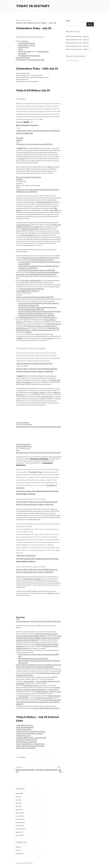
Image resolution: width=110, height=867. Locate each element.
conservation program (23, 225)
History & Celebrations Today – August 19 (77, 43)
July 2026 (18, 796)
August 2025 (19, 832)
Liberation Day (32, 60)
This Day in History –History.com (26, 742)
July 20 (50, 593)
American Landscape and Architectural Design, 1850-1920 (35, 297)
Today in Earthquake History (25, 727)
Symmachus (22, 53)
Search (68, 20)
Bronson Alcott (56, 691)
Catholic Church (29, 43)
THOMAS (19, 338)
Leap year (18, 850)
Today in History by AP (23, 735)
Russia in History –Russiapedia (25, 748)
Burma (27, 58)
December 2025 (20, 819)
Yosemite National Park (44, 202)
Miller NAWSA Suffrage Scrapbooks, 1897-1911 (33, 658)
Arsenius (21, 43)
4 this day (22, 757)
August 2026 (19, 793)
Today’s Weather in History (24, 725)
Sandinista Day (21, 60)
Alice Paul (52, 689)
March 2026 (19, 809)
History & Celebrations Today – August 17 (77, 49)
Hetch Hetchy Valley (27, 235)
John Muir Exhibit (35, 280)
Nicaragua (41, 60)
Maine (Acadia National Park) (42, 330)
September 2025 (20, 829)
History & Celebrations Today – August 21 (77, 36)
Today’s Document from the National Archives (30, 731)
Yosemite (21, 158)
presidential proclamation (30, 229)
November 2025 (20, 822)
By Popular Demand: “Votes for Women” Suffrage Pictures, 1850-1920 (38, 427)
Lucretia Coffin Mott (22, 422)
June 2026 (18, 800)
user (29, 20)
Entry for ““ (22, 122)
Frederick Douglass (42, 691)
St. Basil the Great (43, 51)
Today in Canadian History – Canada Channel (30, 744)
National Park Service (50, 318)
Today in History (33, 6)
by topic (50, 338)
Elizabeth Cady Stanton (38, 689)
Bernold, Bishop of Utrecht (26, 45)
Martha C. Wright (38, 392)
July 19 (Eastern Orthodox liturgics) (29, 55)
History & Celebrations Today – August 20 (77, 39)
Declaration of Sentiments (26, 555)
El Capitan (19, 179)
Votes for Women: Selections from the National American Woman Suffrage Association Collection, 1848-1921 (38, 638)
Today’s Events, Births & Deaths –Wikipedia (29, 733)
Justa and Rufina (23, 47)
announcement (47, 397)
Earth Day (28, 332)
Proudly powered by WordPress (24, 863)
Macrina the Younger (24, 51)
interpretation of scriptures (32, 579)
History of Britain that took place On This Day (30, 746)
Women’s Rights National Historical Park (46, 708)
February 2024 (20, 835)
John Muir (19, 140)
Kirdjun (20, 49)
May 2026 (18, 803)
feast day (25, 41)
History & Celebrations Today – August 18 (77, 46)
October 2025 (19, 825)
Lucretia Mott (26, 382)
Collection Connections (43, 698)
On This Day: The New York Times (26, 740)
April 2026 (18, 806)
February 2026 (20, 813)
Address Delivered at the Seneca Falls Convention (34, 363)
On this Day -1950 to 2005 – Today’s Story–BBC (31, 738)
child (49, 167)
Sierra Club (54, 210)
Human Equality (29, 681)
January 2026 (19, 816)
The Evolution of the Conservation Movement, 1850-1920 (34, 144)
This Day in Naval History (24, 729)
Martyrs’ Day (20, 58)
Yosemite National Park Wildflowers (27, 291)
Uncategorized (20, 853)
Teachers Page (23, 696)
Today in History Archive (31, 685)
